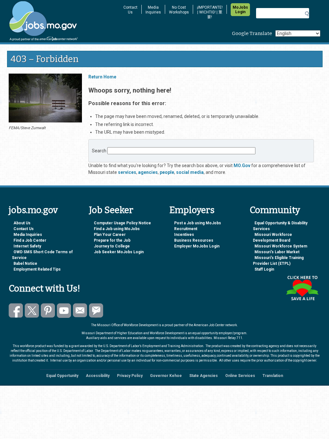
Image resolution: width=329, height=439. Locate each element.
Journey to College (112, 246)
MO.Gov (242, 165)
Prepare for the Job (112, 240)
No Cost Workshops (179, 9)
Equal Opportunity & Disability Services (280, 226)
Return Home (102, 76)
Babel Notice (25, 263)
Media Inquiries (153, 9)
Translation (272, 375)
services (127, 172)
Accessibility (98, 375)
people (167, 172)
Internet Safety (27, 246)
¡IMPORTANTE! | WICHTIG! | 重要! (210, 12)
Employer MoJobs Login (196, 246)
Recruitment (185, 229)
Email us (80, 310)
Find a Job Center (29, 240)
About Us (22, 223)
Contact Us (130, 9)
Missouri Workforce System (280, 246)
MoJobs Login (240, 9)
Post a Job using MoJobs (197, 223)
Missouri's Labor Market (276, 252)
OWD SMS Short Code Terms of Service (42, 255)
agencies (148, 172)
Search (99, 150)
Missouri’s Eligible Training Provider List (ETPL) (278, 260)
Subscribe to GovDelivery (96, 310)
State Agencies (203, 375)
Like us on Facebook (16, 310)
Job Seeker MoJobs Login (119, 252)
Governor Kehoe (166, 375)
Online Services (240, 375)
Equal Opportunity (62, 375)
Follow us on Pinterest (48, 310)
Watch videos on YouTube (64, 310)
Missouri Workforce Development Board (272, 237)
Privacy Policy (130, 375)
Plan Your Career (110, 234)
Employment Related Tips (37, 269)
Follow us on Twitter (32, 310)
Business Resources (193, 240)
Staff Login (264, 269)
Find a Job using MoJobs (117, 229)
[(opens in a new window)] (45, 99)
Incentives (184, 234)
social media (190, 172)
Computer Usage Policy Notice (122, 223)
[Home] (62, 21)
